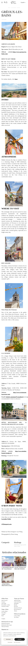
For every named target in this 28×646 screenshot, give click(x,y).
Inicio (9, 7)
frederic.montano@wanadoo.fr (15, 397)
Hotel (2, 615)
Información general (5, 623)
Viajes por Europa (5, 626)
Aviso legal (3, 603)
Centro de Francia (17, 601)
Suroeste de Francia (18, 607)
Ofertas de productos (19, 614)
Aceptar (20, 639)
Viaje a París (4, 609)
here (16, 79)
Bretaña (15, 604)
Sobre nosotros (4, 600)
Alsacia (15, 610)
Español (23, 2)
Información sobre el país (6, 625)
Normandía (16, 603)
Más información (17, 642)
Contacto (3, 601)
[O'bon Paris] (13, 2)
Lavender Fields (6, 519)
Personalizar (10, 642)
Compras (3, 614)
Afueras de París (17, 600)
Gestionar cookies (5, 606)
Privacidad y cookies (5, 604)
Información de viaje (7, 621)
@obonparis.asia (6, 524)
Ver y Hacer (3, 612)
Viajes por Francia (19, 598)
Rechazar (8, 639)
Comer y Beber (4, 611)
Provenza (18, 7)
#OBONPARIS (17, 544)
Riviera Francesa (17, 609)
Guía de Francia (13, 7)
